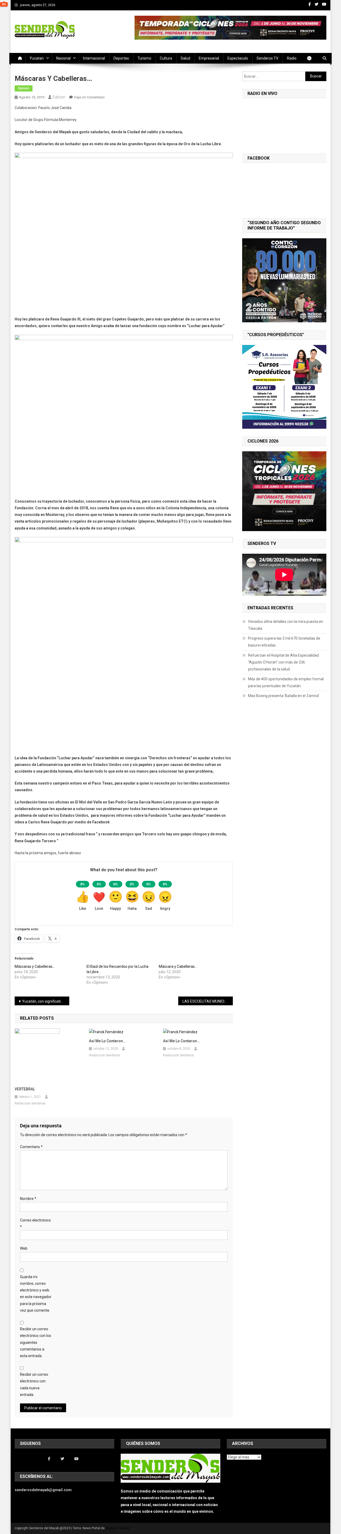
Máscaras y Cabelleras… (35, 966)
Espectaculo (238, 58)
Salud (185, 58)
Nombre (28, 1199)
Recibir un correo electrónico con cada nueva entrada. (34, 1384)
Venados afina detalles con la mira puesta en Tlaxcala (285, 625)
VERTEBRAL (25, 1089)
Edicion (59, 97)
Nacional (63, 58)
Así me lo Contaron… (107, 1041)
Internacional (94, 58)
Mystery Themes (117, 1528)
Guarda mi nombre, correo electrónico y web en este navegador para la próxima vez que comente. (35, 1293)
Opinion (23, 88)
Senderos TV (267, 58)
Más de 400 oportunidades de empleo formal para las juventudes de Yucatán (286, 682)
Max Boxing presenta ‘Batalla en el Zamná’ (283, 696)
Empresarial (209, 58)
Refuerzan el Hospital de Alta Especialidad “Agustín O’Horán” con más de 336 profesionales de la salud (283, 662)
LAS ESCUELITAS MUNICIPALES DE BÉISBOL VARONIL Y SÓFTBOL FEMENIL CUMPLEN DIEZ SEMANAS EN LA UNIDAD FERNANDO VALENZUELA (207, 1001)
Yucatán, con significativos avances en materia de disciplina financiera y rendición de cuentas (45, 1001)
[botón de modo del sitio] (312, 58)
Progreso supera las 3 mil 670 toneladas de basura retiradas (284, 641)
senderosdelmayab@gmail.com (43, 1490)
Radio (292, 58)
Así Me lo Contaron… (181, 1041)
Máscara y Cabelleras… (178, 966)
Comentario (31, 1147)
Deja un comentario (89, 97)
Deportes (121, 58)
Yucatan (37, 58)
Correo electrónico (35, 1223)
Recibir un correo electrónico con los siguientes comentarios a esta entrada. (35, 1342)
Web (23, 1248)
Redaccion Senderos (30, 1103)
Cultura (166, 58)
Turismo (144, 58)
